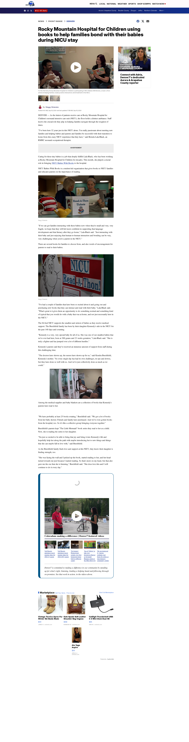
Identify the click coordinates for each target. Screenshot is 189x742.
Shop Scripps (144, 4)
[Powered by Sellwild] (110, 659)
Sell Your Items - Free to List (64, 593)
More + (161, 10)
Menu (92, 4)
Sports (132, 4)
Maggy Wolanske (52, 107)
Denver (71, 21)
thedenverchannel (28, 11)
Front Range (55, 21)
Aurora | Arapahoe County (107, 10)
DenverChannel (31, 11)
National (111, 4)
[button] (50, 549)
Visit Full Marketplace (106, 592)
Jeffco (140, 10)
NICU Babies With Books (63, 163)
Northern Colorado (150, 10)
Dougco (133, 10)
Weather (122, 4)
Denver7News (25, 11)
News (41, 21)
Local (102, 4)
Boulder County (123, 10)
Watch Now (158, 4)
